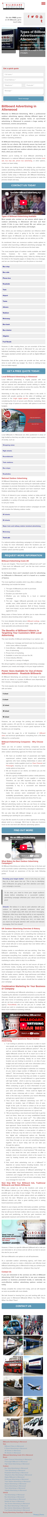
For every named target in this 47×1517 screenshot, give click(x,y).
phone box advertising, (24, 161)
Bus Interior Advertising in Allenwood (17, 1508)
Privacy (35, 1514)
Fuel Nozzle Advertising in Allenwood (17, 1510)
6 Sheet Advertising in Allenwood (16, 1448)
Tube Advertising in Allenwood (15, 1470)
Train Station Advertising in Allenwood (17, 1481)
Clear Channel (37, 763)
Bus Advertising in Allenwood (14, 1497)
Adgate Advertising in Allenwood (16, 1490)
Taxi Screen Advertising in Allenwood (17, 1503)
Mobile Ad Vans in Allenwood (14, 1501)
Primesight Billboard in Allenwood (16, 1461)
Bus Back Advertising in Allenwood (16, 1506)
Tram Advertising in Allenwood (15, 1488)
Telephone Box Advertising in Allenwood (18, 1475)
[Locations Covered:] (2, 3)
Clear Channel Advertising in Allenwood (18, 1459)
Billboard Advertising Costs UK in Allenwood (18, 1455)
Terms (42, 1514)
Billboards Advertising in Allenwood (15, 1442)
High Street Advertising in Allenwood (17, 1464)
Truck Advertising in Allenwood (15, 1499)
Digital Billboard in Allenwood (14, 1477)
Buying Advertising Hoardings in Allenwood (17, 1512)
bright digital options (20, 398)
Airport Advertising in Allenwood (15, 1484)
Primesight (9, 766)
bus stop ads (10, 161)
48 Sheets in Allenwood (13, 1450)
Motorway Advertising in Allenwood (16, 1479)
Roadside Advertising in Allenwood (16, 1473)
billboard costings (33, 621)
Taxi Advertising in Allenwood (14, 1495)
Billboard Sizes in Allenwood (14, 1446)
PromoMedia (12, 1004)
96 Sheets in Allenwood (13, 1453)
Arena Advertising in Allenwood (15, 1486)
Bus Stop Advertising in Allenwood (16, 1468)
